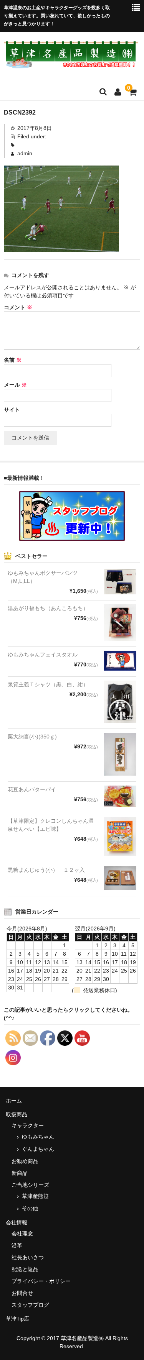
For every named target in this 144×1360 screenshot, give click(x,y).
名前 (13, 360)
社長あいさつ (28, 1257)
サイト (12, 410)
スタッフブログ (30, 1305)
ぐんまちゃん (38, 1149)
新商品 (20, 1173)
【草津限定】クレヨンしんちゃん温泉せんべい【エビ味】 (51, 825)
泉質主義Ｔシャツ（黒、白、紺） (48, 684)
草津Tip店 (17, 1319)
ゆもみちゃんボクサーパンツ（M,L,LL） (43, 577)
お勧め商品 (25, 1161)
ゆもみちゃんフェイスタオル (43, 654)
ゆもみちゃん (38, 1137)
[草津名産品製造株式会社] (71, 63)
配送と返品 (25, 1269)
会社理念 (22, 1233)
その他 (30, 1208)
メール (15, 385)
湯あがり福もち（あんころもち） (48, 608)
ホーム (14, 1101)
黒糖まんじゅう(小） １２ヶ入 (46, 870)
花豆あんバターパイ (32, 789)
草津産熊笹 (35, 1196)
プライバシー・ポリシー (41, 1281)
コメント (18, 307)
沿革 (17, 1245)
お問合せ (22, 1293)
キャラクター (28, 1125)
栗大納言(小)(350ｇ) (32, 736)
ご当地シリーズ (30, 1185)
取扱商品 (16, 1114)
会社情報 (16, 1222)
